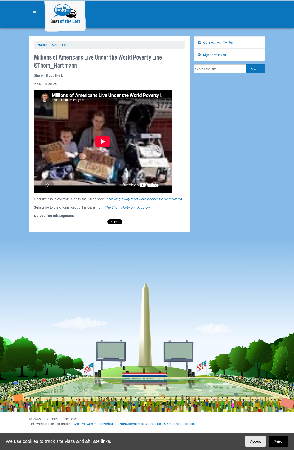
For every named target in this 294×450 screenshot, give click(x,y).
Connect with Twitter (217, 42)
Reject (278, 441)
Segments (59, 45)
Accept (255, 441)
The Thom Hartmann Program (128, 207)
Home (42, 45)
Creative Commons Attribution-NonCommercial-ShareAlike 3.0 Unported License (134, 424)
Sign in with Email (215, 55)
